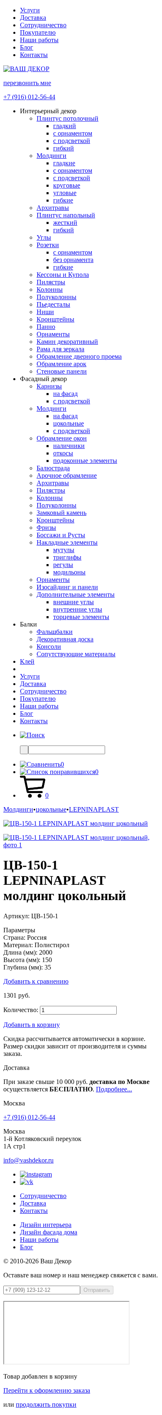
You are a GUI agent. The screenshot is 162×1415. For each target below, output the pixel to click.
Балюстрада (53, 468)
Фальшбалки (55, 631)
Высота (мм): (21, 959)
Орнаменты (53, 334)
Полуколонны (56, 296)
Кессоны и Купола (63, 274)
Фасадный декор (43, 378)
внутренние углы (77, 609)
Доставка (33, 17)
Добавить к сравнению (36, 981)
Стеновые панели (62, 371)
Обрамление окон (62, 438)
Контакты (34, 54)
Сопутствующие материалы (76, 653)
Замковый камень (61, 512)
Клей (27, 661)
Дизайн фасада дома (48, 1232)
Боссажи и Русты (61, 534)
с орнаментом (72, 133)
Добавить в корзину (31, 1024)
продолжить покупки (46, 1404)
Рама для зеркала (60, 349)
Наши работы (39, 39)
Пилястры (51, 282)
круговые (66, 185)
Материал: (18, 944)
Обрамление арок (61, 363)
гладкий (64, 125)
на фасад (65, 393)
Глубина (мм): (23, 967)
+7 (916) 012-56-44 (29, 96)
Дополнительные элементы (76, 594)
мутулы (63, 549)
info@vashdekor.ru (28, 1160)
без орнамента (73, 259)
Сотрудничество (43, 25)
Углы (44, 237)
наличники (69, 445)
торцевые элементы (81, 616)
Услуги (30, 10)
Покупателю (38, 32)
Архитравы (53, 207)
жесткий (65, 222)
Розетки (48, 244)
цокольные (68, 423)
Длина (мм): (20, 952)
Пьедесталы (53, 304)
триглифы (67, 557)
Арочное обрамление (67, 475)
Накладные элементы (67, 542)
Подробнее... (114, 1089)
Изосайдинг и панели (67, 587)
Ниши (45, 311)
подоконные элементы (85, 460)
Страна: (14, 937)
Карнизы (49, 386)
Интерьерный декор (48, 110)
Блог (26, 47)
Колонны (50, 289)
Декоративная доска (65, 639)
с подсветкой (71, 140)
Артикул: (16, 916)
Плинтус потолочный (67, 118)
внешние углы (73, 601)
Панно (46, 326)
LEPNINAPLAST (94, 809)
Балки (28, 624)
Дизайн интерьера (45, 1224)
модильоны (69, 572)
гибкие (63, 200)
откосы (63, 453)
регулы (63, 564)
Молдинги (51, 155)
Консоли (49, 646)
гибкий (63, 148)
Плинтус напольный (66, 215)
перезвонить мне (27, 82)
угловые (64, 192)
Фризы (46, 527)
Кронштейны (55, 319)
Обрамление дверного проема (79, 356)
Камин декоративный (67, 341)
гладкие (64, 163)
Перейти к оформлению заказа (46, 1390)
